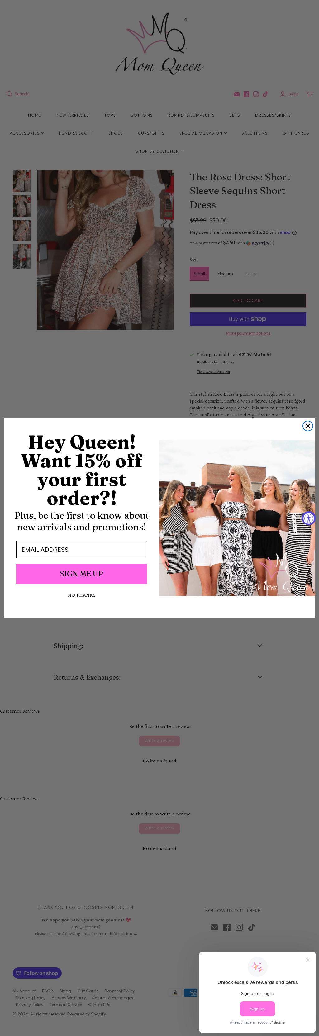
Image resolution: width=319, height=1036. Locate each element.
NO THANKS (82, 595)
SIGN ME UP (81, 573)
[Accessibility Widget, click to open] (309, 518)
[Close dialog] (308, 426)
